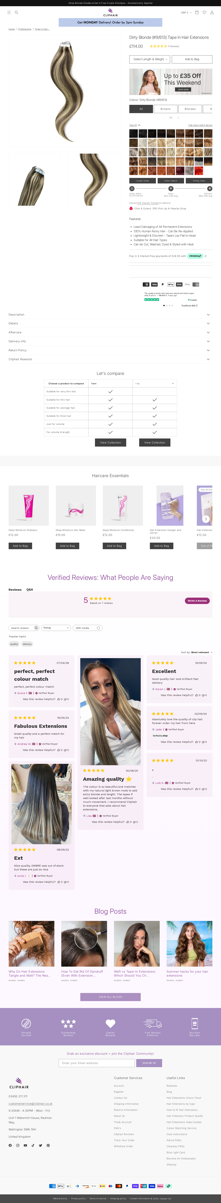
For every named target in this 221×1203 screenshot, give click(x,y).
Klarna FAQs (174, 1140)
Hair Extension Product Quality (185, 1115)
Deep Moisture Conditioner (118, 529)
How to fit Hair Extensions (182, 1109)
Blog (169, 1091)
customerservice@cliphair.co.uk (30, 1103)
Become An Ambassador (181, 1158)
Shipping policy (118, 1198)
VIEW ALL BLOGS (110, 997)
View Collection (110, 442)
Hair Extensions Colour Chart (184, 1097)
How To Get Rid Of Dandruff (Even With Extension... (82, 973)
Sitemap (171, 1164)
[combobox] (56, 628)
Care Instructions (177, 1133)
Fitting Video (199, 180)
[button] (9, 12)
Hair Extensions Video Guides (184, 1121)
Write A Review (197, 600)
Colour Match (170, 180)
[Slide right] (178, 118)
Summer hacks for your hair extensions (187, 973)
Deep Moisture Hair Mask (70, 529)
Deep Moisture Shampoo (23, 529)
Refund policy (60, 1198)
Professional (24, 29)
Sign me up (149, 1063)
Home (12, 29)
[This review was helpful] (59, 881)
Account (119, 1085)
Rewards (172, 1085)
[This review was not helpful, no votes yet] (65, 699)
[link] (164, 46)
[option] (133, 133)
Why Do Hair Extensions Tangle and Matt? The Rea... (30, 973)
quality (14, 644)
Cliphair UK (165, 1198)
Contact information (140, 1198)
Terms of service (98, 1198)
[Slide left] (163, 118)
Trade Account (123, 1121)
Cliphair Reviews (124, 1133)
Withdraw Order (123, 1146)
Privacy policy (78, 1198)
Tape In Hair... (42, 29)
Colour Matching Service (181, 1127)
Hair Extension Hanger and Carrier (165, 531)
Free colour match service (200, 125)
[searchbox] (21, 628)
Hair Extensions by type (181, 1103)
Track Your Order (124, 1140)
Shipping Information (126, 1103)
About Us (119, 1115)
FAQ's (117, 1127)
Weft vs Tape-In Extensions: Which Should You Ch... (135, 973)
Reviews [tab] (15, 589)
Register (119, 1091)
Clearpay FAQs (176, 1146)
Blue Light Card (176, 1152)
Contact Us (120, 1097)
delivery (27, 644)
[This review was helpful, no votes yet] (58, 699)
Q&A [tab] (29, 589)
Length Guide (142, 180)
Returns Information (126, 1109)
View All (133, 125)
